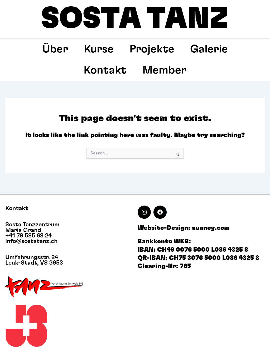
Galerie (209, 49)
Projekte (151, 49)
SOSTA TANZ (135, 19)
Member (164, 70)
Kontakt (105, 70)
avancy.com (211, 228)
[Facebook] (160, 212)
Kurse (99, 49)
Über (55, 49)
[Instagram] (144, 212)
